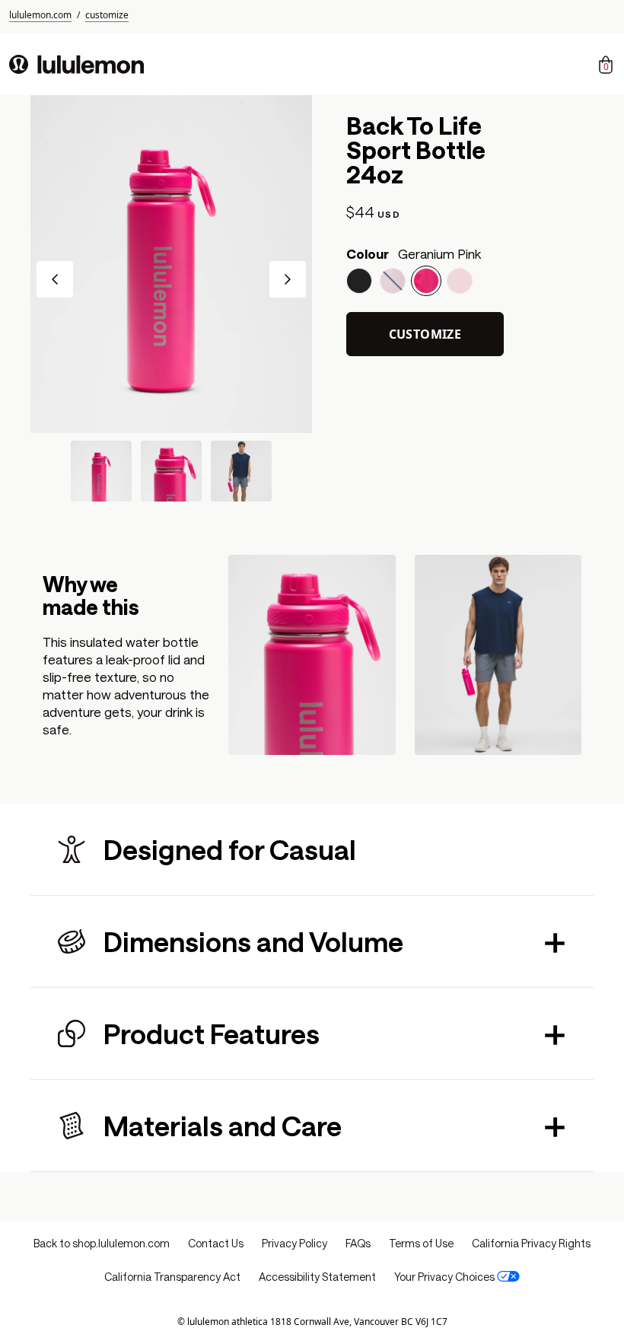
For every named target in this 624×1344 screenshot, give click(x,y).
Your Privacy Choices (444, 1276)
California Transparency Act (172, 1276)
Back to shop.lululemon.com (101, 1243)
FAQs (358, 1243)
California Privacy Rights (531, 1243)
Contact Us (216, 1243)
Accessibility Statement (317, 1276)
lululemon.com (40, 14)
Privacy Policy (294, 1243)
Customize (425, 334)
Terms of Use (421, 1243)
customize (107, 14)
